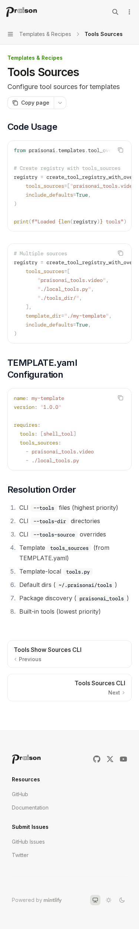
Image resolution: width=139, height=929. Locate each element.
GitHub (20, 794)
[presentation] (69, 186)
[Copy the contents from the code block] (120, 150)
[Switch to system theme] (95, 900)
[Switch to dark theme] (122, 900)
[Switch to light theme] (108, 900)
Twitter (20, 855)
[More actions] (129, 12)
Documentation (30, 807)
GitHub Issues (28, 841)
